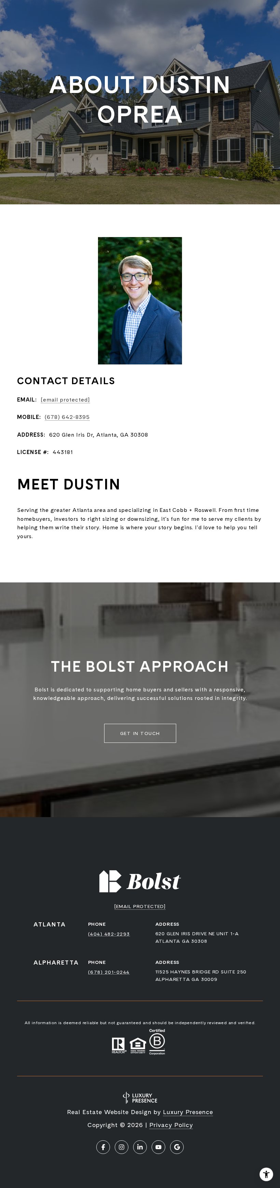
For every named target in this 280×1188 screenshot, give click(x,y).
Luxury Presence (188, 1112)
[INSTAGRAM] (121, 1147)
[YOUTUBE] (158, 1147)
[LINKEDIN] (140, 1147)
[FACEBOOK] (103, 1147)
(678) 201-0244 (109, 972)
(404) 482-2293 (109, 934)
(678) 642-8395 (67, 417)
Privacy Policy (171, 1125)
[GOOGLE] (177, 1147)
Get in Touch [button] (140, 733)
